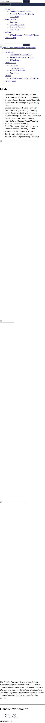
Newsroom (9, 9)
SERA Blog (14, 16)
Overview (14, 22)
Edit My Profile (11, 717)
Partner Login (10, 37)
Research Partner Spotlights (22, 14)
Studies (8, 32)
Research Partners (17, 27)
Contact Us (14, 30)
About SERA (10, 19)
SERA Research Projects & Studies (24, 35)
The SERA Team (17, 24)
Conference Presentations (20, 11)
